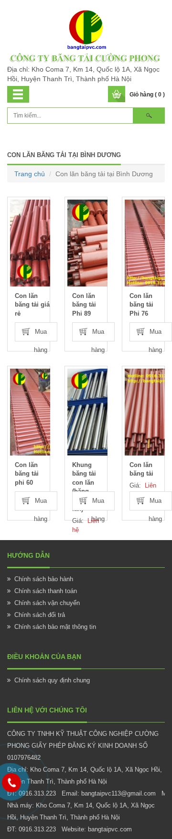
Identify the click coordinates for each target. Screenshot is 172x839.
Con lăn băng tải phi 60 (27, 473)
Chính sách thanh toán (45, 591)
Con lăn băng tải (141, 469)
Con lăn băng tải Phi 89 (84, 304)
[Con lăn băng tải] (145, 412)
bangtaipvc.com (110, 829)
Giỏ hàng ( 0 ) (147, 94)
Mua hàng (40, 334)
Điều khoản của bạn (44, 656)
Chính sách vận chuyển (47, 602)
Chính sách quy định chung (52, 680)
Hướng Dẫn (28, 555)
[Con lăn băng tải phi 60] (30, 412)
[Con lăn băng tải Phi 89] (87, 243)
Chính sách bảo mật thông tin (55, 626)
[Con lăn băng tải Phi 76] (145, 243)
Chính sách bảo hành (43, 579)
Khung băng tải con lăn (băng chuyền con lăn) (89, 487)
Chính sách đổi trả (39, 614)
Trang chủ (29, 174)
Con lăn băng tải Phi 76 (141, 304)
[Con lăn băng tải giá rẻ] (30, 243)
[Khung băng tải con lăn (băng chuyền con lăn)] (87, 412)
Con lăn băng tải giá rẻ (32, 304)
